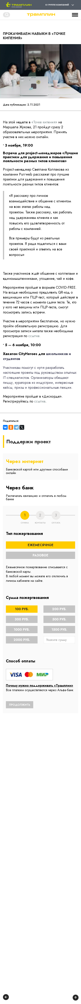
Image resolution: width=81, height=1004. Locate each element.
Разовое (40, 555)
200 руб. (59, 609)
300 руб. (22, 619)
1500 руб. (59, 629)
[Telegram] (16, 427)
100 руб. (22, 609)
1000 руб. (22, 629)
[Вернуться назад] (6, 997)
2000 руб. (22, 640)
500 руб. (59, 619)
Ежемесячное (40, 545)
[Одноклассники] (10, 427)
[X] (21, 427)
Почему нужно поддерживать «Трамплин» (39, 685)
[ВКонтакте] (5, 427)
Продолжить (19, 705)
